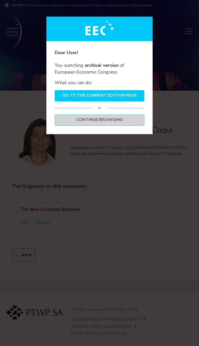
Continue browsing (99, 119)
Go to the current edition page (99, 95)
